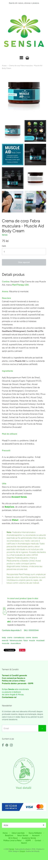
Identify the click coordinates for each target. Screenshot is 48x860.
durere (35, 637)
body (4, 637)
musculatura (16, 643)
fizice (25, 640)
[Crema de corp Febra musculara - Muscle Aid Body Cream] (12, 131)
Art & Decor (13, 838)
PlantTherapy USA (20, 285)
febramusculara (16, 640)
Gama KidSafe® (35, 833)
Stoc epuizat (24, 262)
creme (28, 637)
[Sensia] (24, 31)
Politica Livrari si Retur (12, 840)
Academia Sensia (29, 838)
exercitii (5, 640)
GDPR (28, 840)
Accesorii (35, 835)
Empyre (22, 851)
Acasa (4, 66)
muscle (32, 640)
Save (23, 650)
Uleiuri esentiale (18, 833)
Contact (38, 840)
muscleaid (40, 640)
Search (24, 843)
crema (9, 637)
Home (5, 833)
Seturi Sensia (22, 835)
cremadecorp (19, 637)
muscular (5, 643)
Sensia (4, 235)
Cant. (4, 246)
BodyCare (9, 835)
